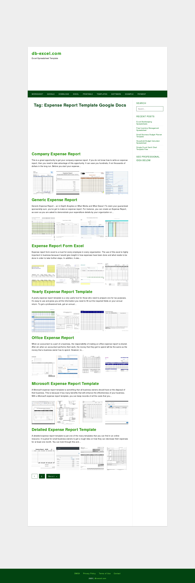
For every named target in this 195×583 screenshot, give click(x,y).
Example (129, 94)
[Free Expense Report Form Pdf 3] (67, 228)
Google (51, 94)
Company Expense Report (56, 153)
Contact (117, 573)
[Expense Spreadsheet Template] (116, 274)
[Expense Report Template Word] (43, 458)
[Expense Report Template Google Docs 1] (92, 182)
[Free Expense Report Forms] (92, 366)
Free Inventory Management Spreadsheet (147, 129)
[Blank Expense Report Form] (67, 412)
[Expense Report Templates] (92, 228)
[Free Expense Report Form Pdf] (116, 458)
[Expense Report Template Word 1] (43, 320)
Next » (53, 476)
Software (116, 94)
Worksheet (37, 94)
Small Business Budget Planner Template (149, 135)
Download (64, 94)
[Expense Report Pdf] (43, 412)
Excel (76, 94)
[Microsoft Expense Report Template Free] (92, 412)
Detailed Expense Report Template (64, 429)
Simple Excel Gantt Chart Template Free (146, 148)
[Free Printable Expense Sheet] (116, 412)
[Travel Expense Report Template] (92, 274)
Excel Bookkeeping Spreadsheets (144, 122)
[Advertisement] (97, 24)
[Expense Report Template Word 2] (43, 366)
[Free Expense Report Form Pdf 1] (67, 182)
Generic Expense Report (54, 199)
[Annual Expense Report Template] (67, 320)
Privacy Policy (89, 573)
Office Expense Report (53, 337)
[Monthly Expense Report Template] (43, 274)
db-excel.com (46, 53)
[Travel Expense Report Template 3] (92, 320)
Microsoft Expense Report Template (65, 383)
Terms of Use (105, 573)
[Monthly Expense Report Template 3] (116, 366)
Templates (102, 94)
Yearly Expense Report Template (62, 291)
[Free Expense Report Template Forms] (67, 458)
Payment (142, 94)
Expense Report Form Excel (58, 245)
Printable (88, 94)
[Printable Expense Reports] (43, 228)
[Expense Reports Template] (67, 366)
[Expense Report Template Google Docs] (116, 228)
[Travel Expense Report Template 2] (116, 182)
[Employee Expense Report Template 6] (116, 320)
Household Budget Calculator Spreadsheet (148, 142)
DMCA (77, 573)
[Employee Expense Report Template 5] (43, 182)
